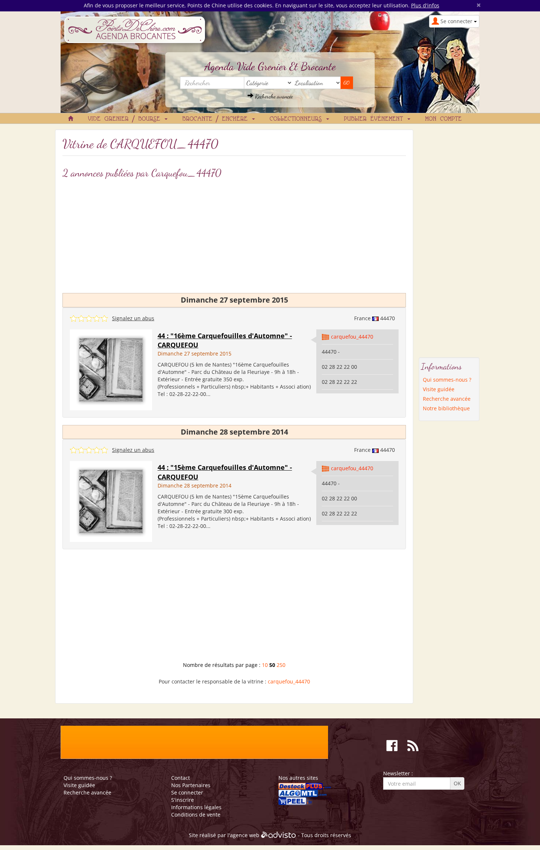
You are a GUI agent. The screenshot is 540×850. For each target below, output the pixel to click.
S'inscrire (182, 799)
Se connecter (187, 792)
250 (281, 664)
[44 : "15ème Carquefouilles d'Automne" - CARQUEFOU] (111, 500)
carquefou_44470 (352, 336)
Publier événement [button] (375, 119)
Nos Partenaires (190, 785)
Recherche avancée (273, 96)
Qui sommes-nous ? (447, 379)
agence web (244, 835)
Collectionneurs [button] (297, 119)
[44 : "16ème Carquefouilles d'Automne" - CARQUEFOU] (111, 369)
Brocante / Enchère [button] (216, 119)
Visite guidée (438, 389)
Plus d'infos (425, 5)
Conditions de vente (195, 814)
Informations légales (196, 807)
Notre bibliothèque (446, 408)
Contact (180, 777)
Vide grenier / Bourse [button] (126, 119)
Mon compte (443, 119)
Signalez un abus (133, 318)
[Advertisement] (234, 234)
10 (265, 664)
